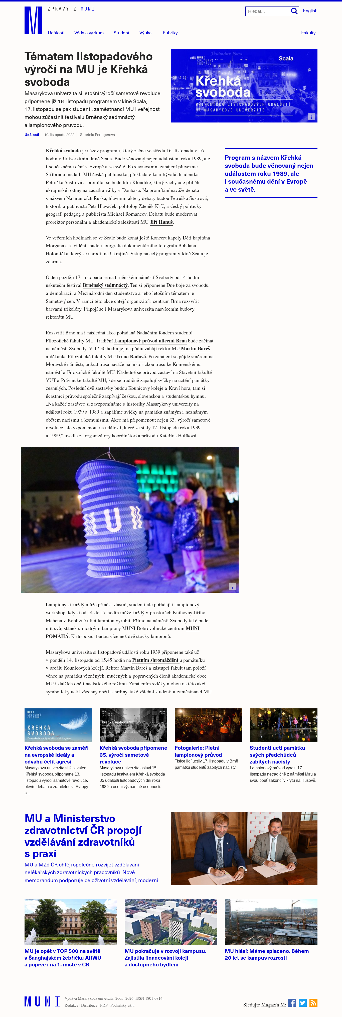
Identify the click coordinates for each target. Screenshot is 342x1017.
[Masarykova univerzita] (42, 1002)
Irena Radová (131, 356)
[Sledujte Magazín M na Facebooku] (292, 1003)
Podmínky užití (122, 1005)
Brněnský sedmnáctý (105, 285)
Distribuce (89, 1005)
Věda (89, 32)
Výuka (145, 32)
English (310, 10)
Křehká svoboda (63, 150)
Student (121, 32)
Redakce (71, 1005)
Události (56, 32)
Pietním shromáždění (156, 660)
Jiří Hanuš (161, 221)
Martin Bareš (195, 348)
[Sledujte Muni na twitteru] (303, 1003)
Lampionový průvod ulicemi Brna (150, 340)
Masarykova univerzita (95, 998)
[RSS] (313, 1003)
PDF (104, 1005)
